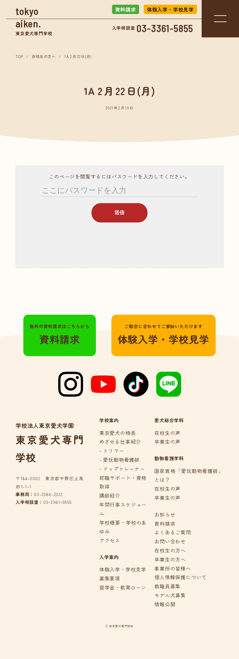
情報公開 (164, 604)
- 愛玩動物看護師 (119, 459)
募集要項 (109, 578)
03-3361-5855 (165, 28)
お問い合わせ (170, 541)
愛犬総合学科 (169, 420)
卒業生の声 (167, 441)
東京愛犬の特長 (117, 433)
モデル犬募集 (170, 595)
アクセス (109, 540)
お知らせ (164, 514)
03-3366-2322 (48, 494)
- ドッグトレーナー (122, 468)
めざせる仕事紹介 (120, 441)
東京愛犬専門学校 (34, 20)
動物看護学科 (169, 458)
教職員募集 (167, 586)
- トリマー (111, 450)
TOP (19, 56)
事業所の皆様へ (172, 568)
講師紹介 (109, 495)
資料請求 (125, 9)
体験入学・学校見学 (170, 9)
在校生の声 (167, 433)
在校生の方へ (44, 56)
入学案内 (109, 557)
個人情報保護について (180, 577)
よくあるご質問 (172, 532)
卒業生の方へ (170, 559)
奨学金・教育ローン (122, 587)
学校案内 (109, 420)
